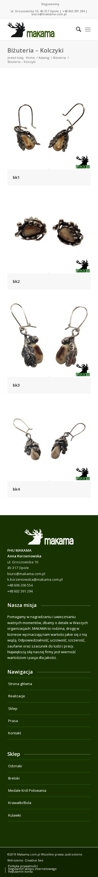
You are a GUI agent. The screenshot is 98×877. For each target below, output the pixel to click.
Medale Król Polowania (27, 790)
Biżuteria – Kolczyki (35, 50)
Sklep (12, 708)
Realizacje (16, 695)
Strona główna (20, 683)
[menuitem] (50, 4)
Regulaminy (50, 4)
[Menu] (88, 29)
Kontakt (14, 733)
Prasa (13, 720)
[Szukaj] (76, 29)
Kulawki (14, 815)
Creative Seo (34, 860)
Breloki (14, 778)
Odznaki (15, 765)
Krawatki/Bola (19, 802)
